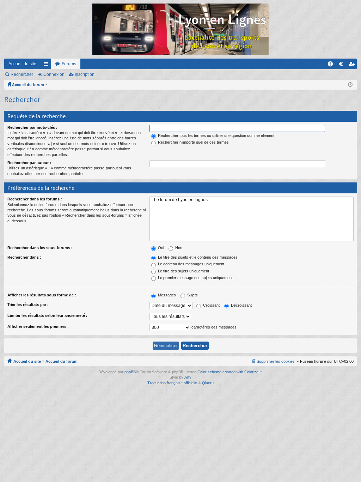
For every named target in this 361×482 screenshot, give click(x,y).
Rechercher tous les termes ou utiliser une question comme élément (215, 135)
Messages (166, 295)
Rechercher (22, 74)
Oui (160, 248)
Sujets (192, 295)
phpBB (130, 372)
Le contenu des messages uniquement (190, 264)
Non (178, 248)
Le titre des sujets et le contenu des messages (197, 257)
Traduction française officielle (172, 383)
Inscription (84, 74)
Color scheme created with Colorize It (229, 372)
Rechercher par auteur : (29, 163)
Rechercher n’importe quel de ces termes (193, 142)
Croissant (211, 305)
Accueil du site (22, 63)
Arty (187, 377)
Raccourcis (47, 65)
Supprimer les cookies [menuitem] (276, 361)
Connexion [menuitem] (342, 65)
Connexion (54, 74)
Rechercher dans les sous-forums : (40, 248)
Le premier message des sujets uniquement (195, 278)
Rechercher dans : (24, 257)
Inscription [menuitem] (353, 65)
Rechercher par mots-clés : (32, 127)
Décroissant (241, 305)
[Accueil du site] (180, 29)
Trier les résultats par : (28, 304)
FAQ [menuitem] (333, 65)
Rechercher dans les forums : (34, 199)
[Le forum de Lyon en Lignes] (251, 200)
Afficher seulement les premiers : (38, 326)
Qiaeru (208, 383)
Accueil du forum (28, 85)
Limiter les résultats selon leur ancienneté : (47, 315)
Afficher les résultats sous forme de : (41, 295)
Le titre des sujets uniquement (183, 271)
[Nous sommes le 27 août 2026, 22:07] (350, 85)
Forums (69, 63)
